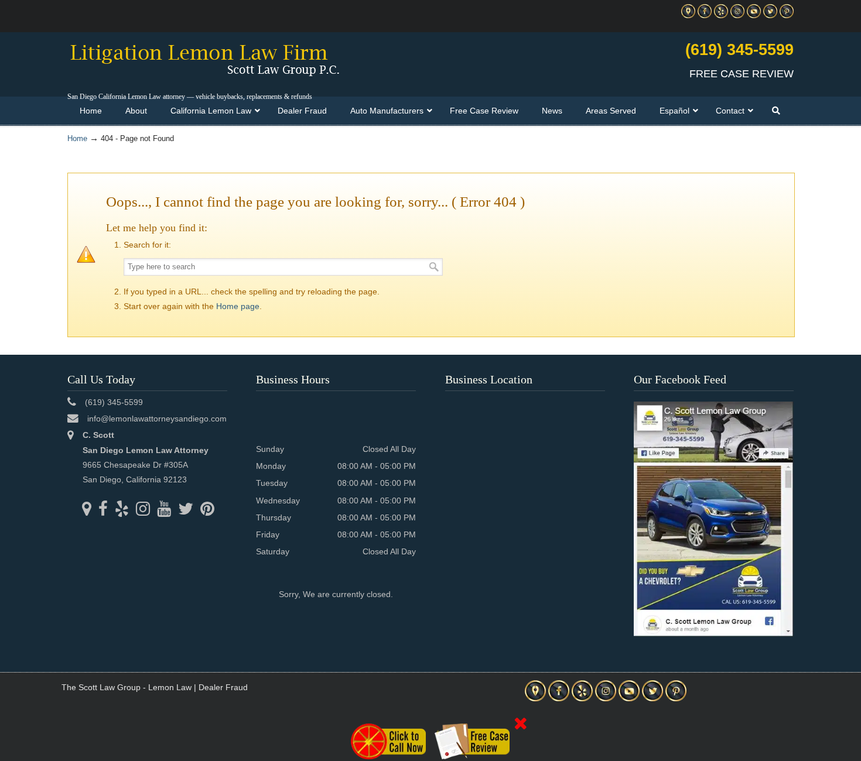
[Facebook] (705, 15)
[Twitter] (770, 15)
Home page (237, 306)
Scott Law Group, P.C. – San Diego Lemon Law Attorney (204, 59)
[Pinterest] (787, 15)
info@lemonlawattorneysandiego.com (157, 418)
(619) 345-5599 (739, 50)
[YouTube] (754, 15)
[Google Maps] (688, 15)
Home (77, 139)
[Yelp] (721, 15)
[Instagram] (737, 15)
